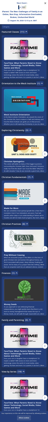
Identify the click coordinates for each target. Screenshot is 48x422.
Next (45, 58)
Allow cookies (24, 418)
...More (42, 77)
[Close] (45, 3)
